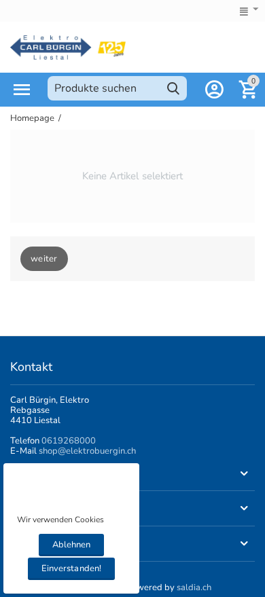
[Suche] (173, 88)
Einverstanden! (71, 568)
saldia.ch (194, 587)
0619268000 (68, 441)
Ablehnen (71, 545)
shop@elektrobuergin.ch (87, 451)
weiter (44, 259)
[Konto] (214, 90)
